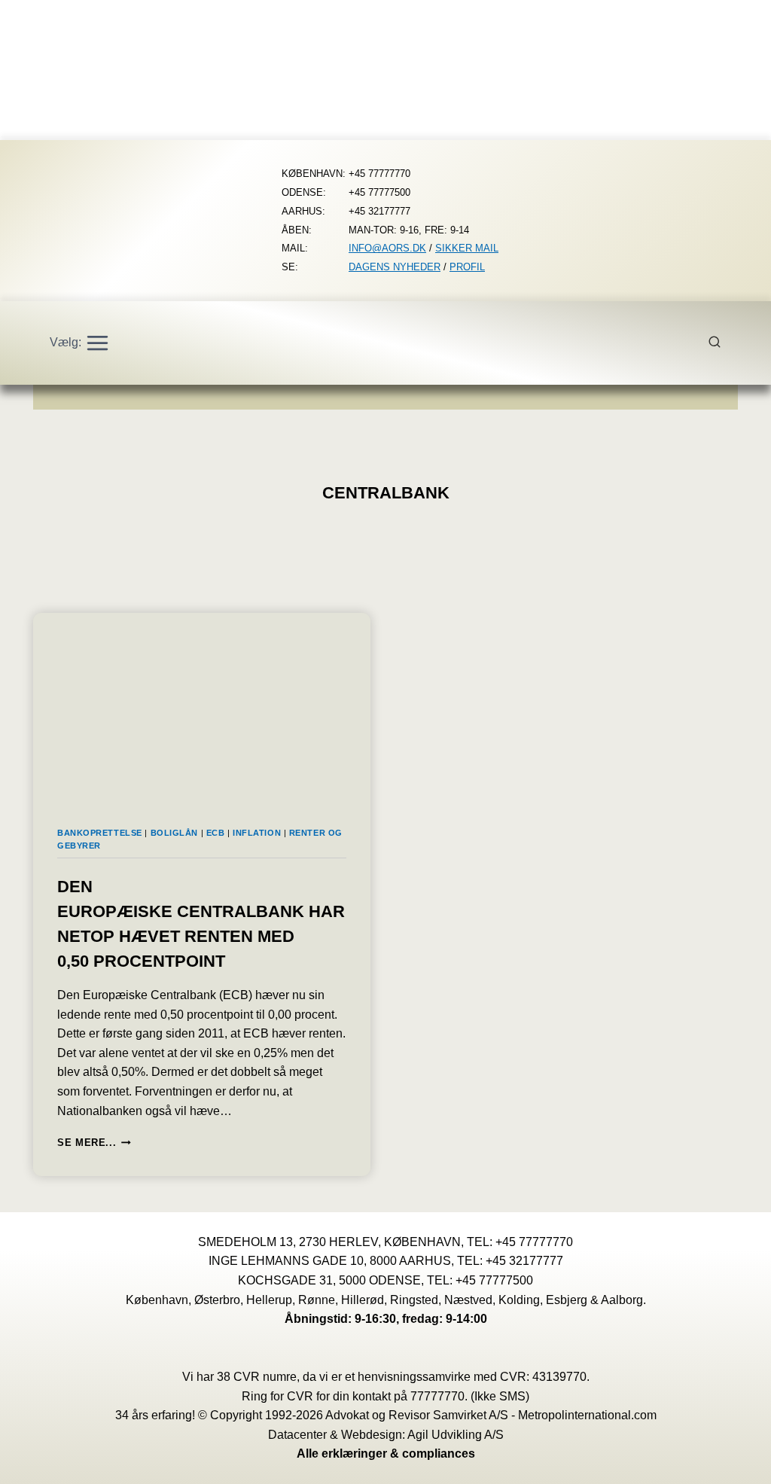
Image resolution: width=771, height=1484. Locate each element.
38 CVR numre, (258, 1376)
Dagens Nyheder (394, 267)
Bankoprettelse (99, 832)
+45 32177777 (524, 1260)
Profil (467, 267)
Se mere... (94, 1142)
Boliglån (174, 832)
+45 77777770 (534, 1242)
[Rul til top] (737, 1462)
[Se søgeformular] (723, 342)
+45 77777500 (494, 1280)
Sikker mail (466, 248)
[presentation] (201, 708)
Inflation (257, 832)
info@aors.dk (387, 248)
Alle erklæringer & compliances (386, 1453)
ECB (215, 832)
